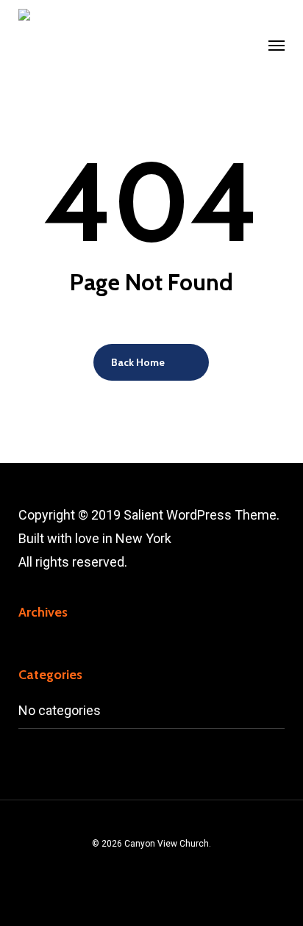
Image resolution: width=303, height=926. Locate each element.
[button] (276, 45)
